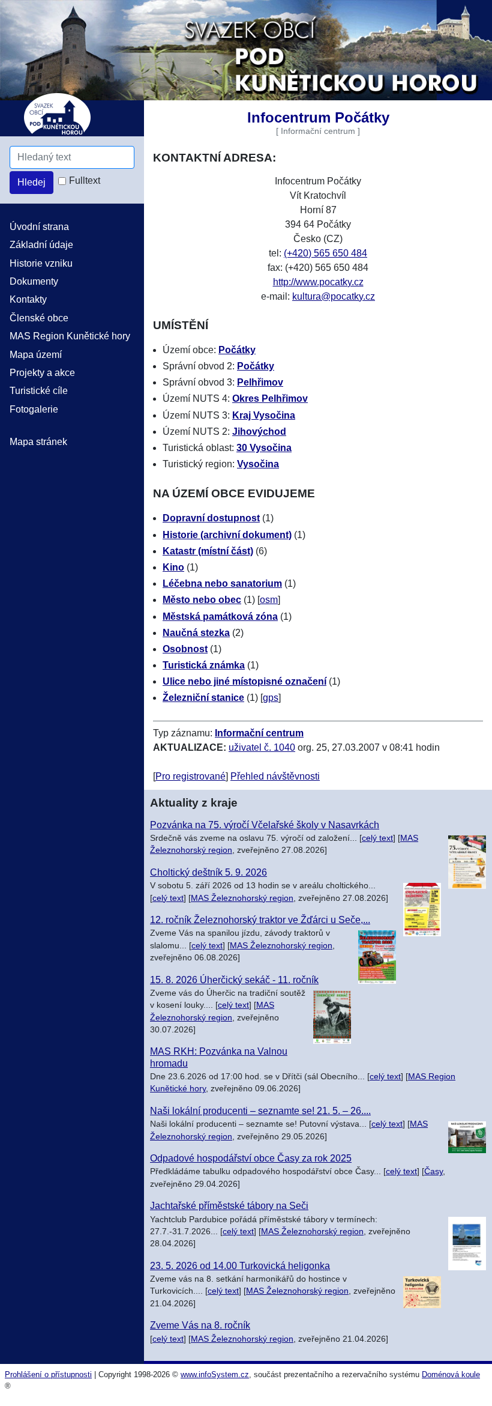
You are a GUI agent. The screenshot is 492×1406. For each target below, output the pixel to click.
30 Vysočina (264, 448)
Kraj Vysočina (263, 415)
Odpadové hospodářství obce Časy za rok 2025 (251, 1158)
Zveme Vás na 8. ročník (200, 1325)
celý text (377, 838)
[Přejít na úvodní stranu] (246, 49)
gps (270, 697)
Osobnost (185, 649)
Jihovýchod (259, 431)
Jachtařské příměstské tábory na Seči (229, 1206)
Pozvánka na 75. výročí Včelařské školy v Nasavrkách (264, 825)
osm (269, 600)
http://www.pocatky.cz (318, 282)
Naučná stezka (196, 633)
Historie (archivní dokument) (227, 535)
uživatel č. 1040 (262, 747)
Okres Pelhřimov (270, 398)
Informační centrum (259, 733)
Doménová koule (451, 1374)
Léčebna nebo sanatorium (222, 583)
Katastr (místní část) (208, 551)
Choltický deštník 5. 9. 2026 (208, 872)
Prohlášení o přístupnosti (48, 1374)
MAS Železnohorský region (242, 898)
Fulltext (84, 180)
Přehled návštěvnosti (275, 776)
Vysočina (258, 464)
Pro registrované (190, 776)
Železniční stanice (203, 697)
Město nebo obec (202, 600)
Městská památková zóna (220, 616)
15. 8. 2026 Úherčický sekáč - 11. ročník (234, 980)
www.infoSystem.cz (215, 1374)
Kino (173, 567)
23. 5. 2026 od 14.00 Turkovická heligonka (240, 1266)
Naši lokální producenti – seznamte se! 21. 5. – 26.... (260, 1111)
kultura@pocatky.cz (333, 296)
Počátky (237, 350)
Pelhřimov (260, 382)
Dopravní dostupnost (211, 518)
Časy (433, 1171)
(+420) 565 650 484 (325, 253)
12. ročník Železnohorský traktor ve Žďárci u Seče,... (260, 920)
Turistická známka (204, 665)
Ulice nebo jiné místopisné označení (244, 681)
